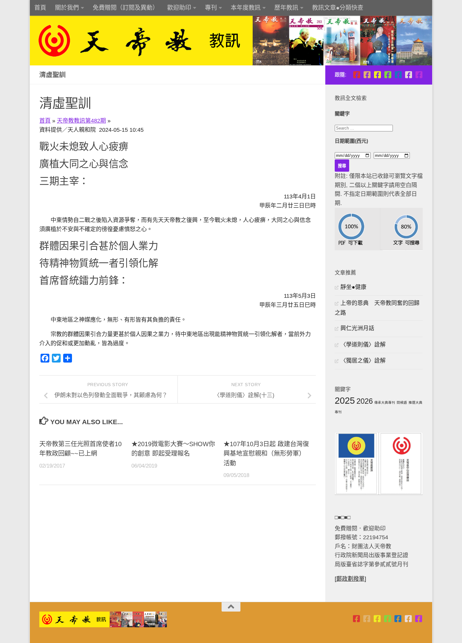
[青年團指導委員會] (388, 75)
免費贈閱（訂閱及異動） (125, 7)
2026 (364, 401)
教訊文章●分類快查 (337, 7)
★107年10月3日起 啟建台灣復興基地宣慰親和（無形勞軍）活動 (266, 454)
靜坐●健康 (353, 287)
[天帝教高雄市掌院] (377, 75)
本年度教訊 (246, 7)
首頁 (40, 7)
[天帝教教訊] (398, 75)
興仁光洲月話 (357, 328)
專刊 (211, 7)
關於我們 (67, 7)
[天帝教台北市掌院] (356, 75)
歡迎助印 (179, 7)
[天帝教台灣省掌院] (367, 75)
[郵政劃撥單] (350, 579)
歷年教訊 (286, 7)
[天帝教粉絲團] (419, 75)
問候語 (402, 402)
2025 (345, 400)
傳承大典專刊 (384, 402)
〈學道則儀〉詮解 (363, 344)
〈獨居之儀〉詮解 (363, 361)
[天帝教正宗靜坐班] (408, 75)
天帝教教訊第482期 (81, 121)
